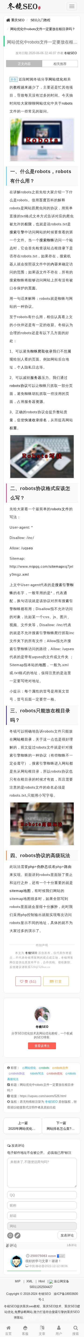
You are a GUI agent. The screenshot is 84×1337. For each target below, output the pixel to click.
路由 (68, 867)
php (31, 867)
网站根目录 (22, 739)
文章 (42, 1334)
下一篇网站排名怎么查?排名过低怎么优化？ (61, 1125)
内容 (54, 264)
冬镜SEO (70, 53)
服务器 (36, 378)
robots (67, 103)
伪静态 (42, 867)
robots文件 (60, 509)
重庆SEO (17, 20)
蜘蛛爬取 (37, 351)
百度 (43, 200)
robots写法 (37, 1073)
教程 (17, 87)
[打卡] (17, 1235)
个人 (20, 367)
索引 (69, 601)
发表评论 (67, 1235)
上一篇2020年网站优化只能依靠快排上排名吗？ (22, 1125)
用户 (59, 1334)
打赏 (58, 981)
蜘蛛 (50, 240)
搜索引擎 (17, 232)
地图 (42, 665)
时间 (30, 79)
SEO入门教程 (40, 20)
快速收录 (31, 420)
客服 (25, 1334)
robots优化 (56, 1073)
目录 (62, 248)
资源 (39, 402)
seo (30, 548)
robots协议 (19, 386)
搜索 (43, 240)
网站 (52, 79)
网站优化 (30, 1068)
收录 (49, 351)
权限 (28, 224)
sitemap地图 (20, 891)
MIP (18, 1281)
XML (29, 1281)
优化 (59, 79)
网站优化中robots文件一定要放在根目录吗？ (42, 29)
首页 (8, 1334)
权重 (13, 428)
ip (33, 566)
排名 (43, 420)
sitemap (56, 566)
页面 (32, 288)
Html (41, 1281)
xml (25, 574)
